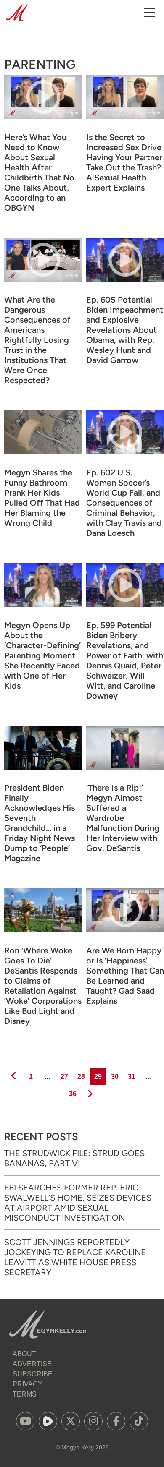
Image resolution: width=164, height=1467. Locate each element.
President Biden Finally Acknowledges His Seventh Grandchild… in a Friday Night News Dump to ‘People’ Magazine (39, 823)
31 (131, 1076)
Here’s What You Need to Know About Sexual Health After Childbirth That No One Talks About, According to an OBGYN (39, 172)
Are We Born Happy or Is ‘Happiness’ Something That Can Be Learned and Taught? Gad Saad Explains (125, 975)
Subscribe (33, 1374)
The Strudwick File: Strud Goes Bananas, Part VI (74, 1158)
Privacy (27, 1384)
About (24, 1353)
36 (72, 1093)
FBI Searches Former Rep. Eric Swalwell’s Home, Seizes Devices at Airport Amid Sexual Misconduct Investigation (77, 1202)
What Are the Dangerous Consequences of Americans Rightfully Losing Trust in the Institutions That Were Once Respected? (37, 340)
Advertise (32, 1364)
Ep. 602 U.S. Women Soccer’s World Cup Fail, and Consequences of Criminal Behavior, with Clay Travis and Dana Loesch (124, 502)
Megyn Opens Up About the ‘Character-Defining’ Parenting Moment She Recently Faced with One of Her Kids (42, 655)
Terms (25, 1394)
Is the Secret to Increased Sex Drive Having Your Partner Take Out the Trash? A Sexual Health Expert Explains (124, 162)
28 (81, 1076)
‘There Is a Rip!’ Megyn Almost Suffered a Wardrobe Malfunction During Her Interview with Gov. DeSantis (122, 818)
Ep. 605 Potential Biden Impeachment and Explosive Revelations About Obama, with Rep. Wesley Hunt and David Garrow (124, 330)
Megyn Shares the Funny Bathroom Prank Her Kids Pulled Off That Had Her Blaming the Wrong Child (42, 497)
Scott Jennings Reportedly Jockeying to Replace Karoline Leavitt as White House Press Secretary (75, 1257)
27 (64, 1076)
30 (114, 1076)
